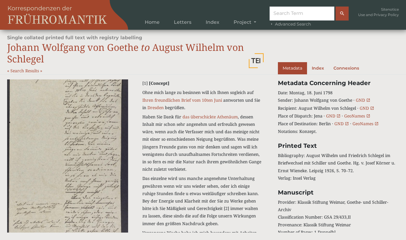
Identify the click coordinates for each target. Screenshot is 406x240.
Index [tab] (318, 68)
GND (361, 100)
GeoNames (355, 116)
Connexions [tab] (346, 68)
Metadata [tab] (292, 68)
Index (212, 22)
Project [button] (243, 22)
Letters (182, 22)
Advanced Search (292, 24)
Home (152, 22)
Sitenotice (390, 9)
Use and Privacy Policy (378, 14)
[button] (256, 60)
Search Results (25, 70)
